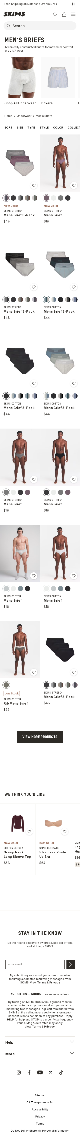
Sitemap (40, 1095)
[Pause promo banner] (73, 4)
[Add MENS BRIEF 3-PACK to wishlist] (33, 185)
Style (44, 127)
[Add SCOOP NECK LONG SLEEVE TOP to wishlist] (29, 831)
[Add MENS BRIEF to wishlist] (73, 185)
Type (31, 127)
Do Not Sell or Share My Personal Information (40, 1130)
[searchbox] (44, 25)
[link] (19, 1072)
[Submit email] (70, 964)
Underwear (24, 116)
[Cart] (64, 14)
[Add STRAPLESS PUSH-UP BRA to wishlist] (64, 831)
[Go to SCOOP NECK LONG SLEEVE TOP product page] (18, 823)
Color (58, 127)
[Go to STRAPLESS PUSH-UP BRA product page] (53, 823)
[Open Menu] (73, 14)
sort (8, 127)
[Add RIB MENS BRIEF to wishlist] (33, 672)
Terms (40, 1123)
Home (8, 116)
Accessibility (40, 1109)
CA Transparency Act (40, 1102)
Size (20, 127)
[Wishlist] (55, 14)
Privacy (40, 1116)
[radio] (6, 198)
